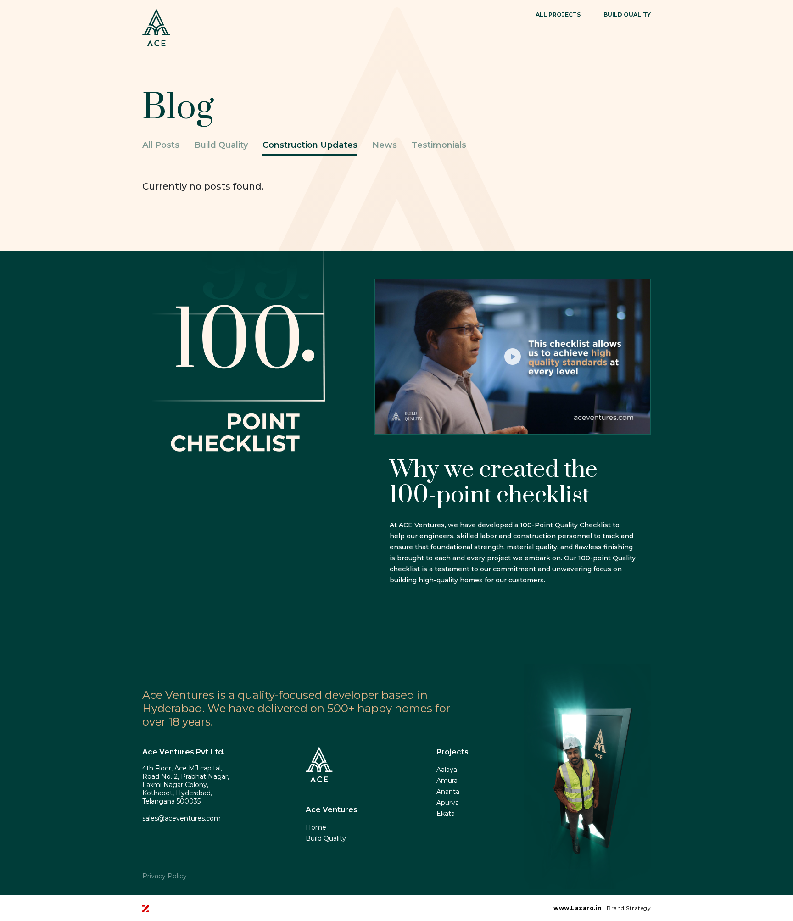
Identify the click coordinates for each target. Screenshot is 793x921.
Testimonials (439, 145)
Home (316, 827)
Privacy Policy (164, 876)
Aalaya (446, 769)
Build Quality (221, 145)
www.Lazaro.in (577, 907)
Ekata (445, 813)
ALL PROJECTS (558, 14)
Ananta (447, 791)
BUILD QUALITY (627, 14)
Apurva (447, 802)
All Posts (160, 145)
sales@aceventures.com (181, 818)
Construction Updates (309, 145)
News (384, 145)
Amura (447, 780)
